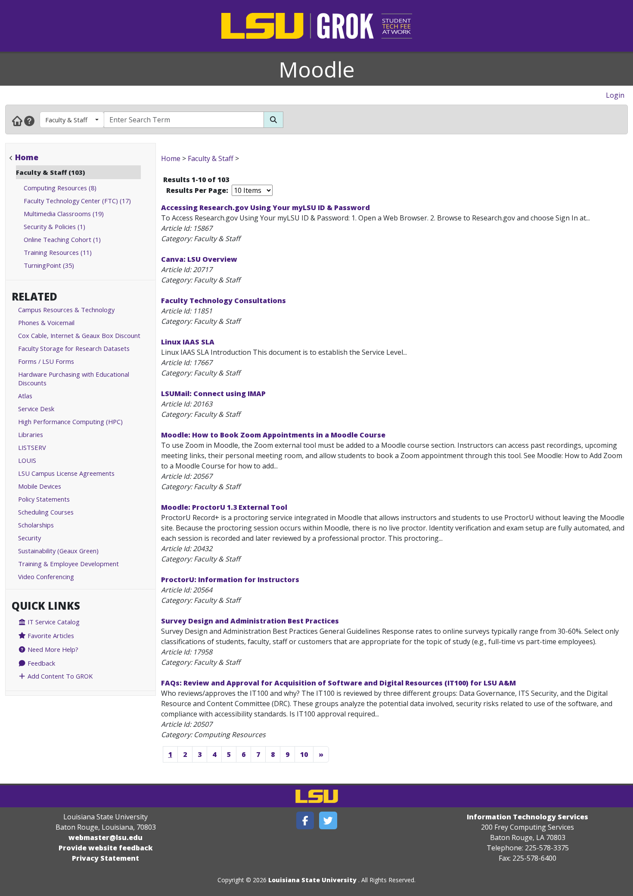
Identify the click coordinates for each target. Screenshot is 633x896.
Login (615, 95)
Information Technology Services (527, 817)
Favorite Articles (50, 635)
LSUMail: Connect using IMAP (213, 393)
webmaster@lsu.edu (105, 837)
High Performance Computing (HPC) (70, 421)
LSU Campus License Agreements (66, 473)
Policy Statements (44, 499)
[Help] (29, 120)
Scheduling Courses (46, 512)
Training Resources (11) (58, 252)
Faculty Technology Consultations (223, 300)
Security (29, 537)
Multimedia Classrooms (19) (64, 213)
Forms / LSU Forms (46, 361)
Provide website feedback (106, 848)
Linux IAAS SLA (187, 342)
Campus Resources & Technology (66, 309)
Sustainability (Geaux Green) (58, 550)
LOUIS (27, 460)
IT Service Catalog (53, 621)
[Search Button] (273, 120)
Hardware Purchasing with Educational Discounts (73, 378)
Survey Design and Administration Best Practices (250, 621)
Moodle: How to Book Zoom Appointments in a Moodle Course (273, 435)
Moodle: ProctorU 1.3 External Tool (224, 507)
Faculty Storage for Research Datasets (74, 348)
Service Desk (36, 408)
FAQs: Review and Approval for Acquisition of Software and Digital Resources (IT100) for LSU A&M (338, 683)
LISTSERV (32, 447)
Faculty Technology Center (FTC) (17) (77, 200)
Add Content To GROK (59, 676)
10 (304, 754)
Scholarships (36, 525)
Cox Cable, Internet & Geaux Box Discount (79, 335)
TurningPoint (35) (49, 265)
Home (26, 157)
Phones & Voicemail (46, 322)
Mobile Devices (39, 486)
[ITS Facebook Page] (305, 820)
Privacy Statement (105, 858)
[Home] (17, 120)
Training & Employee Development (68, 563)
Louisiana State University (312, 880)
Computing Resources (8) (60, 187)
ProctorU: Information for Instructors (230, 579)
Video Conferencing (46, 576)
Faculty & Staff (66, 119)
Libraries (30, 434)
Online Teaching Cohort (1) (62, 239)
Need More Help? (52, 649)
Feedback (40, 663)
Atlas (25, 395)
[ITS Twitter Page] (328, 820)
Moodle (317, 69)
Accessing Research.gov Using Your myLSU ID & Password (265, 207)
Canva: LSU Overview (199, 259)
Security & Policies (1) (54, 226)
